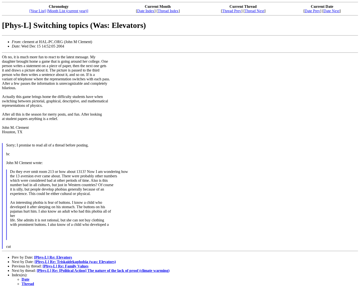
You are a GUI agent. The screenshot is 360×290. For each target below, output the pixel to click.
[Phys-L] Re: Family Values (65, 266)
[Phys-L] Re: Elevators (53, 257)
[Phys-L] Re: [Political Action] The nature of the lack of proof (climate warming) (103, 270)
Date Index (145, 11)
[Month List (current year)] (67, 11)
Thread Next (254, 11)
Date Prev (312, 11)
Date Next (331, 11)
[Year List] (37, 11)
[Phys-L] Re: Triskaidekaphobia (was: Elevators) (75, 262)
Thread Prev (231, 11)
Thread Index (168, 11)
